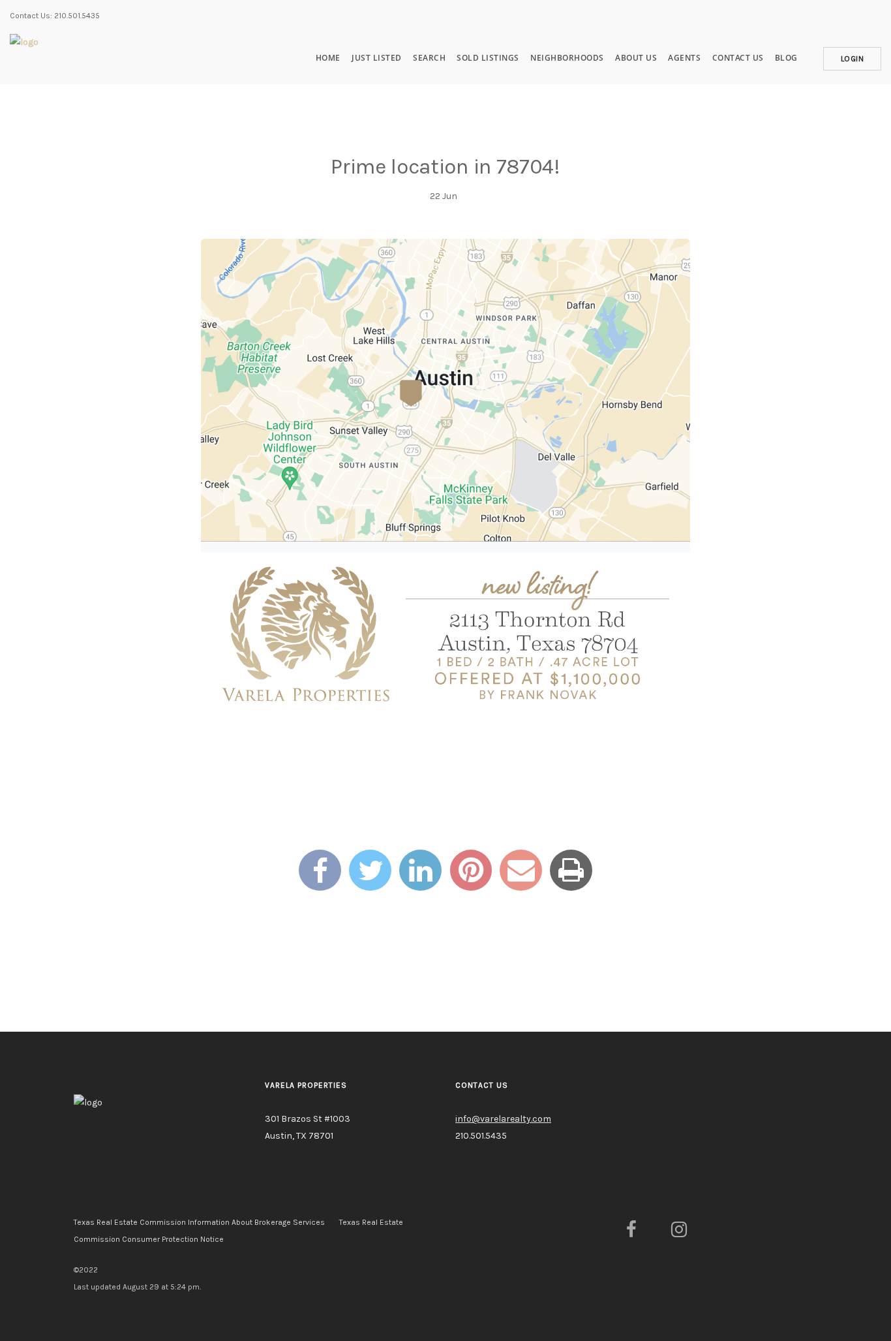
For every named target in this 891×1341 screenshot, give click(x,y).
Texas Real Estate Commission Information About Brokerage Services (199, 1222)
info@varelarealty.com (503, 1118)
